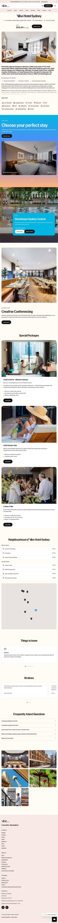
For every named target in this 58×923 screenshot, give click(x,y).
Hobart (3, 839)
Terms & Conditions (6, 917)
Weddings (4, 868)
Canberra (4, 834)
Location (21, 10)
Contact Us (4, 895)
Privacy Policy (14, 917)
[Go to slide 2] (26, 666)
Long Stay (4, 862)
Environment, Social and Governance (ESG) (11, 886)
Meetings (33, 10)
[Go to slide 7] (32, 666)
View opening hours (20, 228)
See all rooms (6, 136)
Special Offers (5, 859)
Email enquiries (38, 20)
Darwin (3, 837)
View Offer (8, 400)
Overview (9, 10)
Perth (3, 843)
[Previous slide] (4, 47)
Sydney (3, 845)
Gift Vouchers (4, 864)
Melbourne (4, 841)
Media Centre (5, 882)
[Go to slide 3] (27, 666)
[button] (31, 618)
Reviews (44, 10)
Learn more (20, 231)
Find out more (44, 1)
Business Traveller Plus (7, 857)
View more (5, 98)
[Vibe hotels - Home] (29, 821)
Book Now (48, 6)
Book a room (37, 26)
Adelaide (3, 832)
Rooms (15, 10)
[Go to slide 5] (30, 666)
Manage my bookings (6, 893)
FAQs (50, 10)
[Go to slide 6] (31, 666)
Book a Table (29, 231)
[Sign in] (42, 6)
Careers (3, 884)
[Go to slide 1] (25, 666)
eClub (3, 855)
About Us (4, 878)
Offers (38, 10)
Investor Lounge (5, 880)
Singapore (4, 848)
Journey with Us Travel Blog (8, 870)
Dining (27, 10)
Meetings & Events (6, 866)
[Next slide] (54, 47)
